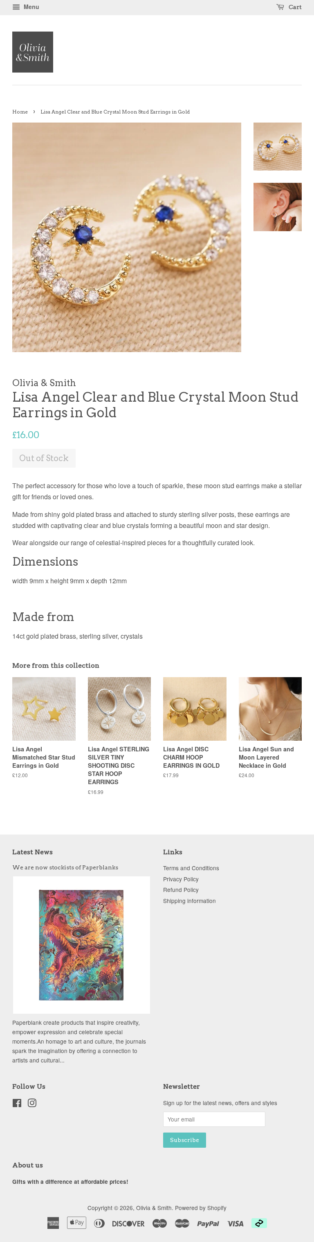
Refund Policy (181, 889)
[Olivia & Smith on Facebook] (17, 1104)
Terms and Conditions (191, 868)
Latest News (32, 852)
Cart (294, 7)
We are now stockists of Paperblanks (65, 867)
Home (20, 112)
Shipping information (189, 900)
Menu (30, 6)
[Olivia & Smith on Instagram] (31, 1104)
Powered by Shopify (201, 1207)
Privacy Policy (181, 879)
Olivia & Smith (154, 1207)
